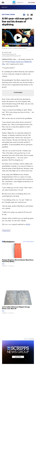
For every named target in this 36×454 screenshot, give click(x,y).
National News (8, 14)
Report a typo (6, 230)
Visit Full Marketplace (28, 241)
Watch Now (31, 2)
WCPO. (28, 224)
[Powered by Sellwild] (31, 338)
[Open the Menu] (2, 2)
